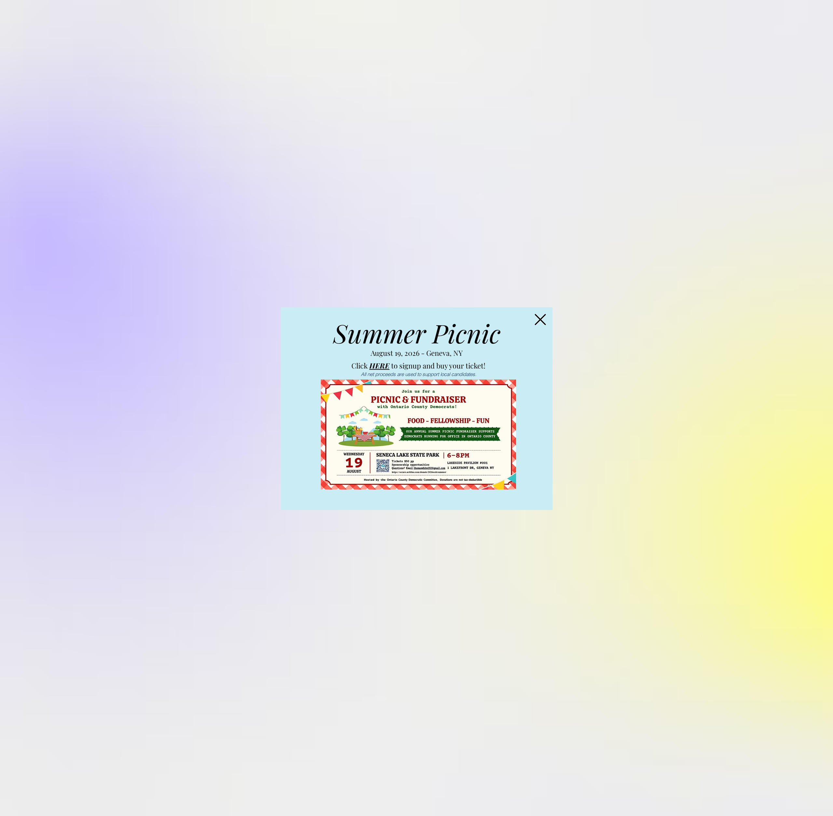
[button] (540, 319)
